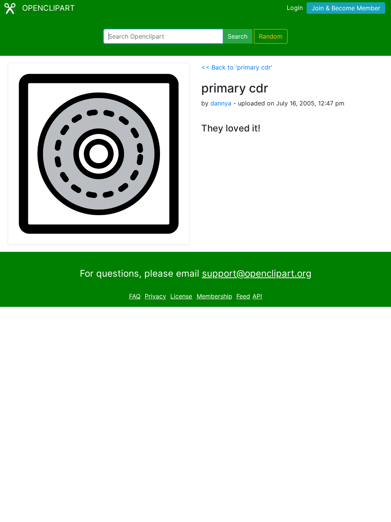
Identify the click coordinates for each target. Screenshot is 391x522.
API (257, 296)
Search (237, 36)
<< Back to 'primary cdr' (236, 67)
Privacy (155, 296)
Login (295, 7)
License (181, 296)
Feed (243, 296)
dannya (220, 103)
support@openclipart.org (257, 273)
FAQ (135, 296)
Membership (214, 296)
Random (271, 36)
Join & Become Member (346, 8)
